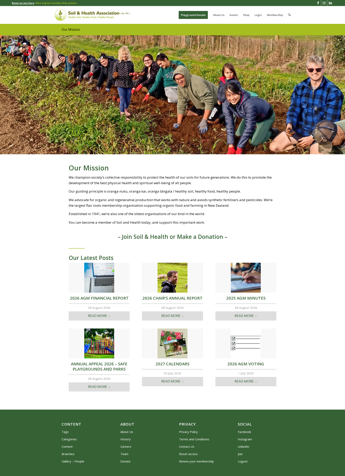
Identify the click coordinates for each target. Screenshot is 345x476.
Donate (125, 461)
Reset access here (23, 3)
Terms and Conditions (194, 439)
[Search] (289, 15)
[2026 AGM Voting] (245, 343)
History (125, 439)
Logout (243, 461)
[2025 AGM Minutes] (245, 278)
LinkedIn (243, 446)
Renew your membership (196, 461)
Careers (125, 446)
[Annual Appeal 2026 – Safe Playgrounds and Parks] (99, 343)
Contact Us (186, 446)
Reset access (188, 454)
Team (124, 454)
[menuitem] (193, 15)
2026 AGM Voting (245, 364)
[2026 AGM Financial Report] (99, 278)
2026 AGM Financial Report (99, 298)
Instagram (245, 439)
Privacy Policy (188, 432)
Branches (68, 454)
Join (240, 454)
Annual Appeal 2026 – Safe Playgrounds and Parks (99, 366)
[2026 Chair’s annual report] (172, 278)
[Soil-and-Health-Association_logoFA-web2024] (92, 15)
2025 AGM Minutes (246, 298)
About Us (126, 432)
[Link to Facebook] (318, 3)
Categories (69, 439)
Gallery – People (73, 461)
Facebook (244, 432)
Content (67, 446)
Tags (65, 432)
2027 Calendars (172, 364)
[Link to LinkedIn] (330, 3)
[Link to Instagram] (324, 3)
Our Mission (71, 29)
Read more (97, 315)
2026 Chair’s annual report (172, 298)
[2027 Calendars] (172, 343)
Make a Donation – (202, 236)
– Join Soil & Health (143, 236)
